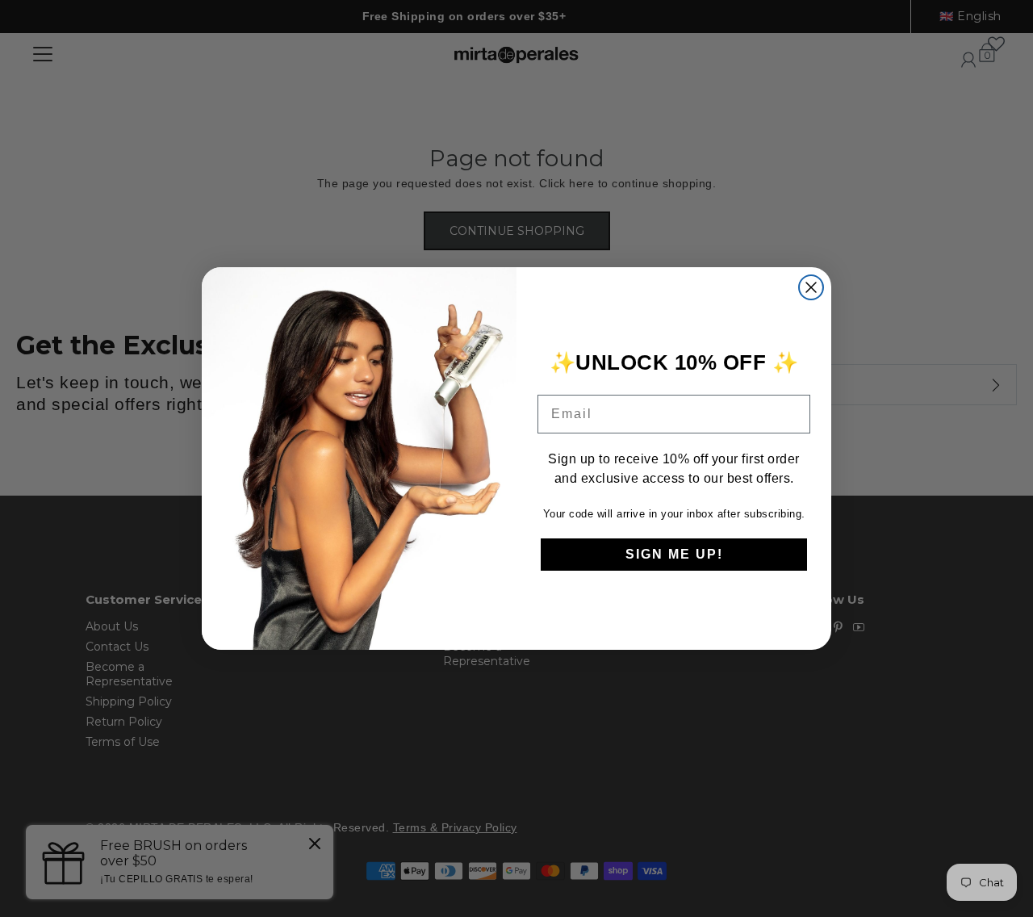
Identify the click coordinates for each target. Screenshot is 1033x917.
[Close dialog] (811, 287)
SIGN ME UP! (674, 554)
